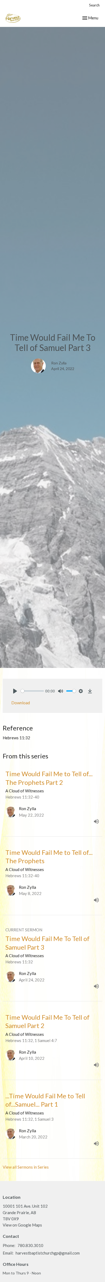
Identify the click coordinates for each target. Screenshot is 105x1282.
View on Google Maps (22, 1224)
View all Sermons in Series (26, 1167)
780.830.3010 (30, 1245)
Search (94, 5)
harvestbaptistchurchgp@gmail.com (48, 1252)
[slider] (32, 691)
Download (20, 702)
